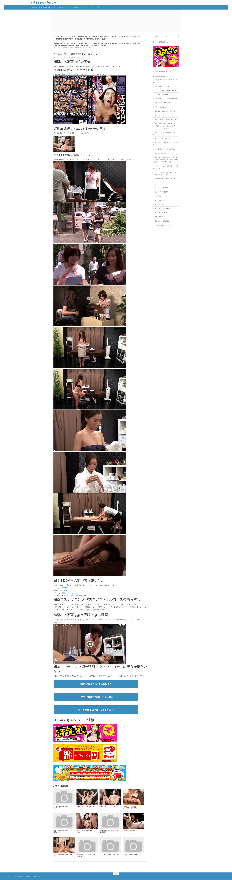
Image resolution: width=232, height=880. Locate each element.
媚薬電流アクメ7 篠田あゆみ (85, 806)
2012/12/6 (63, 590)
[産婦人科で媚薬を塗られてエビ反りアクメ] (64, 845)
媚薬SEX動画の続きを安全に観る (96, 684)
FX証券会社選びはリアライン (164, 225)
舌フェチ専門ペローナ (161, 217)
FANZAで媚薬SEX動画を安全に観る (96, 697)
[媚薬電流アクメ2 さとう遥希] (110, 797)
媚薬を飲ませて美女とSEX (44, 2)
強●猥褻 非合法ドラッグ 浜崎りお (165, 149)
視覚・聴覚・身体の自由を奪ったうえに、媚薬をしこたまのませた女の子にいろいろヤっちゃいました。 (165, 126)
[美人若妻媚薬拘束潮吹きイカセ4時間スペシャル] (64, 797)
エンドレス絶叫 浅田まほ (162, 138)
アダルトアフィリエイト (162, 196)
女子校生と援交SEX (161, 212)
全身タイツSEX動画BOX (162, 221)
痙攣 (84, 596)
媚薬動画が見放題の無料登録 (41, 7)
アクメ (65, 596)
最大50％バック (78, 7)
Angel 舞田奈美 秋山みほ (162, 86)
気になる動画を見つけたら (62, 7)
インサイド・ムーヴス (161, 115)
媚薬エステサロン (68, 593)
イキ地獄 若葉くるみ (129, 830)
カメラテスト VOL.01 (161, 94)
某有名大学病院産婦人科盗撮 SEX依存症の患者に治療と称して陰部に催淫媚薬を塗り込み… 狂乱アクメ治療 (165, 160)
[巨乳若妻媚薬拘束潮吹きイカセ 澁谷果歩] (87, 845)
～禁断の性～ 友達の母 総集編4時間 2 (166, 98)
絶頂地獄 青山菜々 (160, 153)
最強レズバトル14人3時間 (163, 103)
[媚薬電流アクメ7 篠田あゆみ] (87, 797)
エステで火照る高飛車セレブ (131, 854)
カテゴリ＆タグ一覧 (92, 7)
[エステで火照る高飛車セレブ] (133, 845)
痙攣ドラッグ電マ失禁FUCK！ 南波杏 (166, 119)
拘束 (80, 596)
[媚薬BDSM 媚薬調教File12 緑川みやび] (87, 821)
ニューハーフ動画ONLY (162, 187)
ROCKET (65, 588)
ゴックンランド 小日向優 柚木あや (165, 90)
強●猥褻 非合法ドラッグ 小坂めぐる (166, 178)
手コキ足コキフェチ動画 (162, 208)
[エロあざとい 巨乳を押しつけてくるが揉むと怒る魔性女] (133, 797)
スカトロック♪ (159, 204)
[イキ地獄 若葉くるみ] (133, 821)
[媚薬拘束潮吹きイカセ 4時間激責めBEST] (110, 821)
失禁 (76, 596)
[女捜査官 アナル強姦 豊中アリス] (110, 845)
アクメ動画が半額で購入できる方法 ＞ (96, 709)
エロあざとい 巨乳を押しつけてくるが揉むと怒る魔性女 (132, 807)
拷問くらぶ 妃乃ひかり (162, 107)
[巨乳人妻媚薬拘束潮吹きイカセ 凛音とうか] (64, 821)
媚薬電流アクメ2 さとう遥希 (108, 806)
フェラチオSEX (159, 200)
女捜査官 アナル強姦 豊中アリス (109, 854)
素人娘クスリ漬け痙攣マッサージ (165, 111)
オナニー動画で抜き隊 (161, 192)
